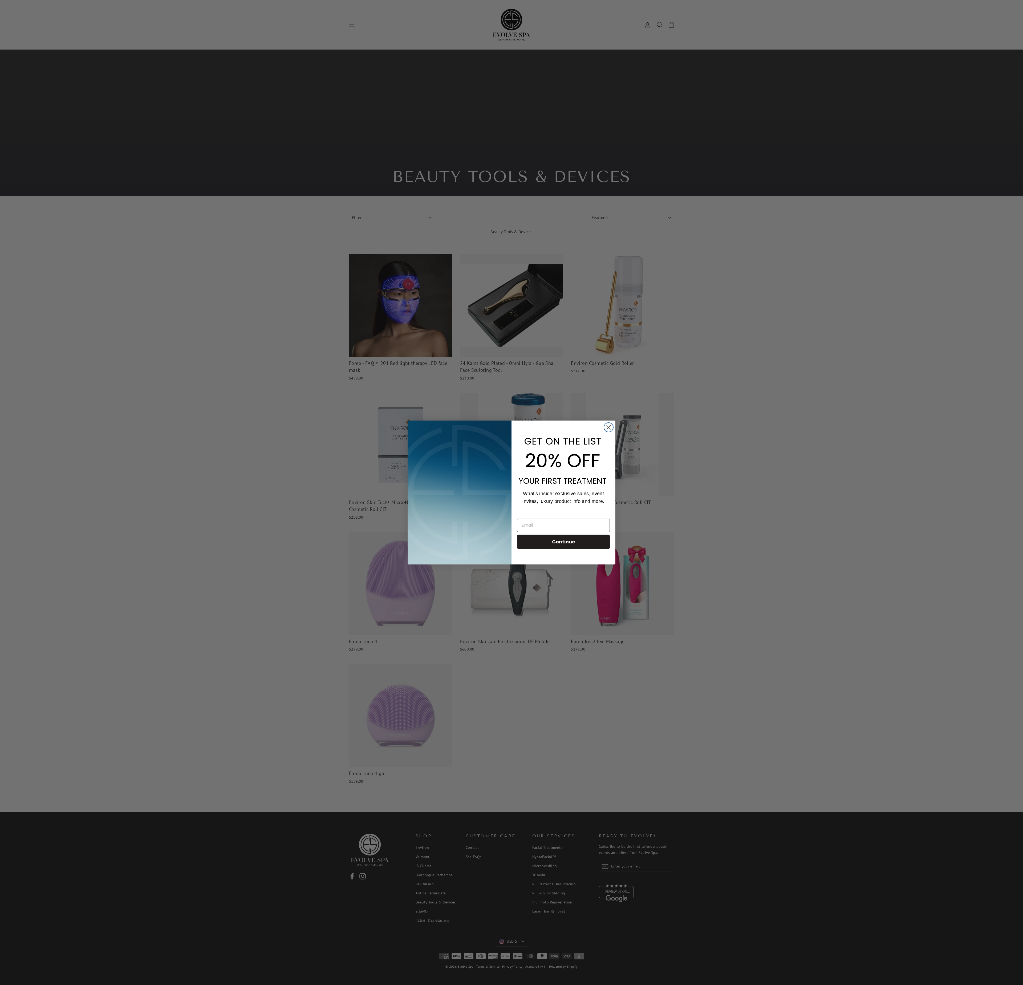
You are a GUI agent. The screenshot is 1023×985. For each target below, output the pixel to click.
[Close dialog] (608, 427)
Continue (563, 541)
